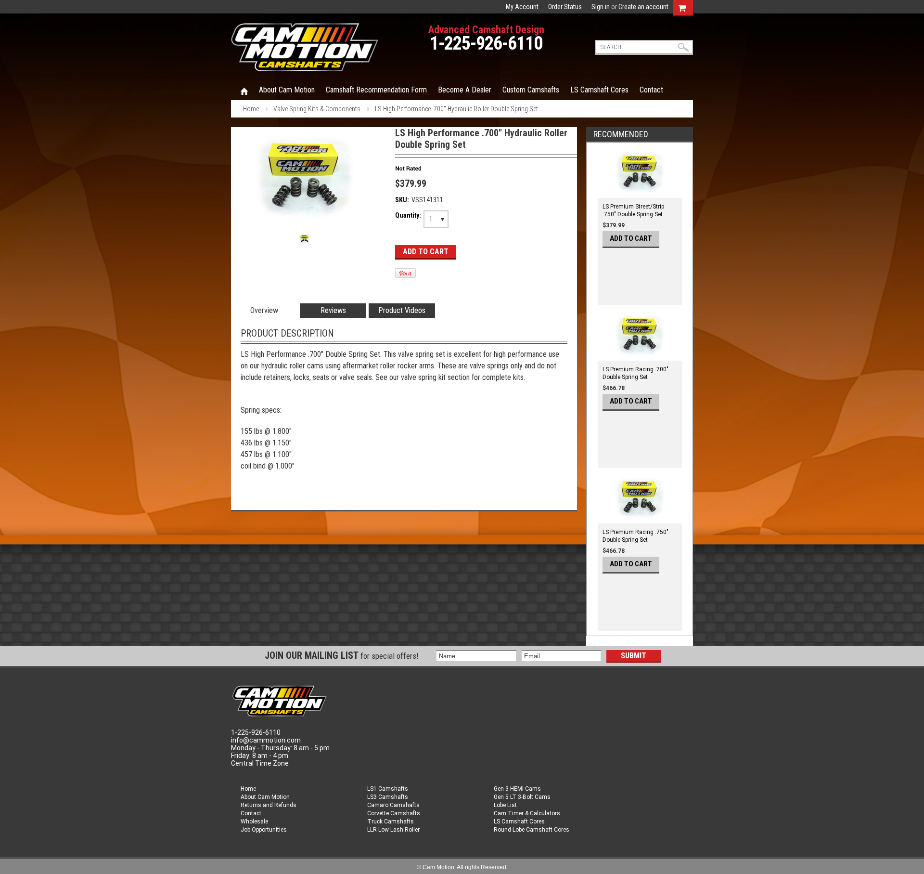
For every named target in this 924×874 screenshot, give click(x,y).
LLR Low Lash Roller (393, 829)
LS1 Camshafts (387, 788)
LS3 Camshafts (387, 797)
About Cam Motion (265, 797)
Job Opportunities (264, 829)
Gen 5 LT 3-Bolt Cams (522, 797)
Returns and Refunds (268, 805)
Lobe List (505, 805)
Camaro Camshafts (393, 805)
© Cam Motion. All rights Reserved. (462, 867)
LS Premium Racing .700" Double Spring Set (635, 373)
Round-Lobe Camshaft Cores (531, 829)
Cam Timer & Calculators (527, 813)
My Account (522, 7)
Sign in (600, 7)
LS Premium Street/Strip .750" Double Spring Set (633, 210)
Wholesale (254, 821)
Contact (251, 813)
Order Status (565, 7)
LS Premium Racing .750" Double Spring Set (635, 536)
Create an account (643, 7)
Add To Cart (631, 238)
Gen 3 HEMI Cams (517, 788)
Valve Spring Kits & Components (316, 109)
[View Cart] (682, 7)
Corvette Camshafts (393, 813)
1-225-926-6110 (486, 43)
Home (244, 90)
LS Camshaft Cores (519, 821)
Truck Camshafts (390, 821)
